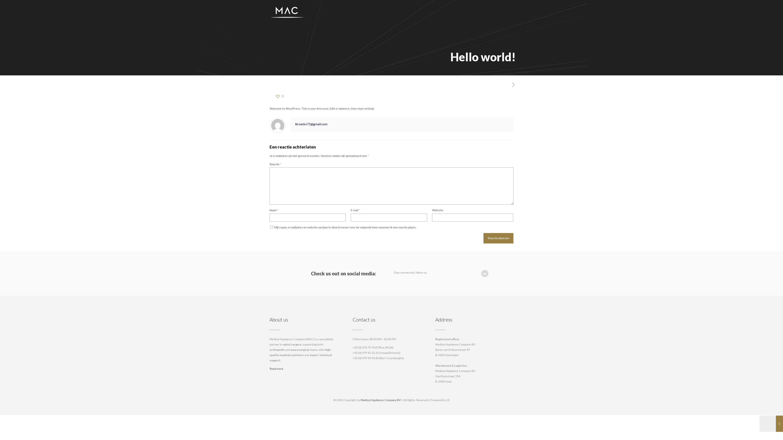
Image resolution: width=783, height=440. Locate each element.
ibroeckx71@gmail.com (311, 124)
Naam (274, 210)
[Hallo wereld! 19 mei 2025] (771, 424)
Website (437, 210)
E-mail (355, 210)
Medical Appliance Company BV (381, 400)
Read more (276, 368)
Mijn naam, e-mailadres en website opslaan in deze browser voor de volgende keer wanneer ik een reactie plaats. (345, 227)
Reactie (275, 164)
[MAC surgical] (287, 12)
